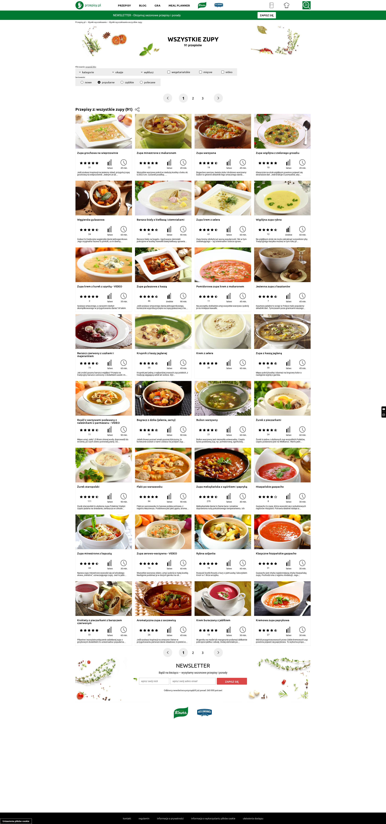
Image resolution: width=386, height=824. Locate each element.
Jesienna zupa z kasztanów (273, 286)
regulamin (144, 818)
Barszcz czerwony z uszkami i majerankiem (95, 354)
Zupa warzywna (206, 152)
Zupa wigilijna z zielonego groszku (277, 152)
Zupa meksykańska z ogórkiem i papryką (221, 486)
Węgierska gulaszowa (90, 219)
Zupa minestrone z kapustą (94, 553)
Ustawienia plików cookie (16, 821)
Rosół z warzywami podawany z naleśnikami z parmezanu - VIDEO (98, 421)
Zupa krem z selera (208, 219)
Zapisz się (232, 681)
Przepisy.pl (80, 22)
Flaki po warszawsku (150, 486)
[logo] (88, 5)
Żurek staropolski (88, 486)
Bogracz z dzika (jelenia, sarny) (156, 419)
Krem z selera (204, 353)
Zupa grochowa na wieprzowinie (97, 152)
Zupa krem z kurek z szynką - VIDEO (99, 286)
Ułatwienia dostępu (253, 818)
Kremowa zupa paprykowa (272, 620)
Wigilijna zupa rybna (269, 219)
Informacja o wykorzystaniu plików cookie (213, 818)
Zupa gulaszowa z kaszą (152, 286)
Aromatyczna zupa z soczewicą (156, 620)
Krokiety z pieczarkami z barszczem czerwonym (99, 621)
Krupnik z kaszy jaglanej (152, 353)
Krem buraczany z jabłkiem (213, 620)
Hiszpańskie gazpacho (270, 486)
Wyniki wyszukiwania (97, 22)
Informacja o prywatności (170, 818)
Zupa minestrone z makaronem (156, 152)
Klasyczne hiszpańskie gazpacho (276, 553)
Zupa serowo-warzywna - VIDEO (157, 553)
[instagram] (383, 415)
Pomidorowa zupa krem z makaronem (220, 286)
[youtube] (383, 409)
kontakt (127, 818)
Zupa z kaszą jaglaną (269, 353)
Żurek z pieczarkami (268, 419)
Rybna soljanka (205, 553)
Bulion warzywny (207, 419)
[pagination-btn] (218, 98)
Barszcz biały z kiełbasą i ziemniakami (160, 219)
